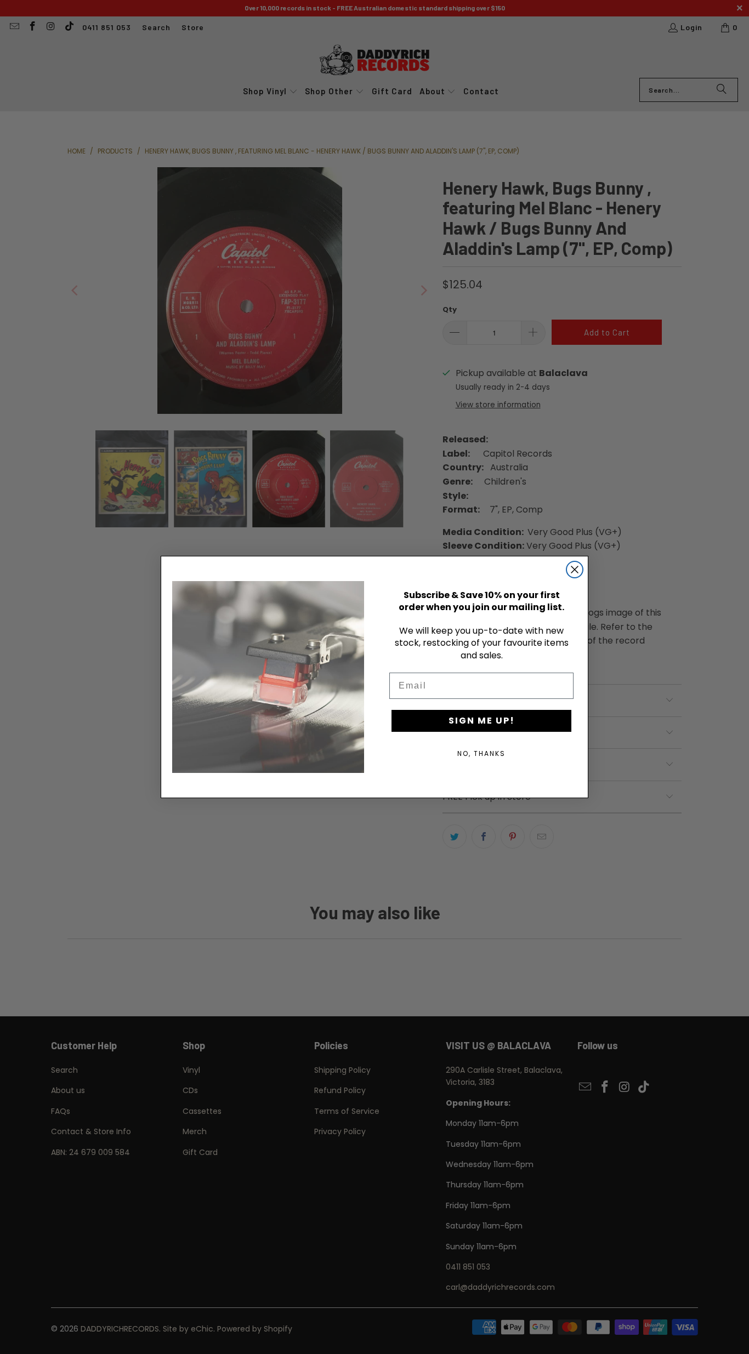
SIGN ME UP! (482, 720)
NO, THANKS (481, 753)
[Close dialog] (574, 569)
